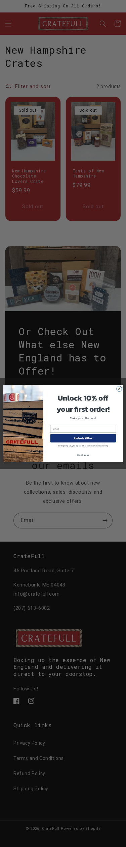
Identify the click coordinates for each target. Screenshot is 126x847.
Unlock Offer (83, 438)
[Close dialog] (119, 388)
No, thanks (83, 455)
